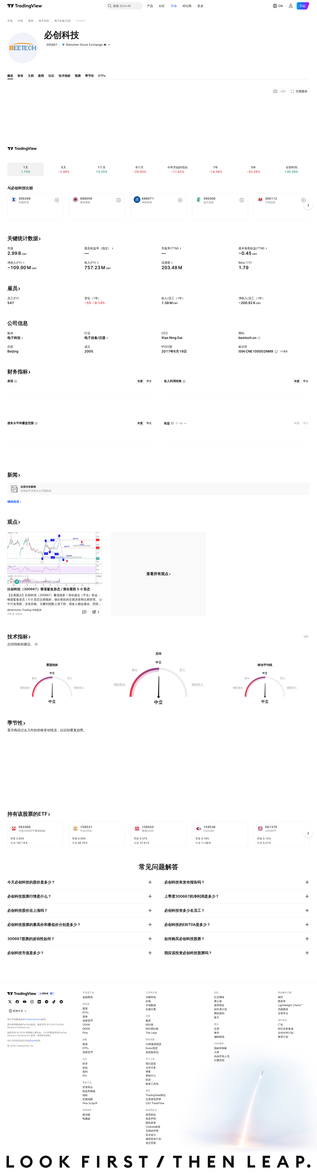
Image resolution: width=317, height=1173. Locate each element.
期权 (85, 1095)
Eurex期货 (152, 1048)
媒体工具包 (152, 1083)
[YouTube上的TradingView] (24, 1001)
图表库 (282, 1001)
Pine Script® (90, 1103)
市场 (174, 6)
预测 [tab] (78, 75)
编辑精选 (219, 1036)
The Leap (151, 1032)
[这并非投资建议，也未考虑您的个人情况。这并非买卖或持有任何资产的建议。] (36, 644)
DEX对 (86, 1028)
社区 (162, 6)
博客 (148, 1071)
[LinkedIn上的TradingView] (39, 1001)
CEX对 (86, 1024)
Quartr (32, 1040)
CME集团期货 (153, 1044)
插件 (280, 997)
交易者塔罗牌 (153, 1099)
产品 (150, 6)
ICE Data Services (32, 1019)
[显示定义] (15, 248)
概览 (148, 1020)
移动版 (86, 1114)
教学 (216, 1032)
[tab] (140, 381)
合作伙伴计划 (285, 1032)
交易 (216, 1028)
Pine (85, 1032)
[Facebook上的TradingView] (17, 1001)
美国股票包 (152, 1052)
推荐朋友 (219, 1005)
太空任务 (151, 1067)
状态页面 (151, 1142)
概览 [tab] (10, 75)
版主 (216, 1017)
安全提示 (151, 1134)
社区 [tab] (51, 75)
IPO (85, 1075)
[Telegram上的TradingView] (46, 1001)
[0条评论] (84, 612)
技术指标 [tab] (64, 75)
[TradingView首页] (24, 5)
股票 (85, 1008)
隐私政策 (151, 1122)
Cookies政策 (153, 1126)
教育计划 (283, 1036)
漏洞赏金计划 (153, 1138)
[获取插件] (283, 91)
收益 (85, 1067)
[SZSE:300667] (11, 582)
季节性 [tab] (89, 75)
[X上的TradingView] (9, 1001)
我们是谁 (151, 1063)
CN (280, 6)
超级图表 (88, 997)
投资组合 (88, 1087)
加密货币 (88, 1020)
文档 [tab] (31, 75)
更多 (200, 6)
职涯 (148, 1079)
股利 (85, 1071)
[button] (155, 6)
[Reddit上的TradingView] (61, 1001)
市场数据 (151, 1005)
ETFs (85, 1012)
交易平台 (283, 1013)
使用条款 (151, 1114)
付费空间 (219, 1060)
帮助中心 (151, 1075)
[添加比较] (57, 200)
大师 (216, 1052)
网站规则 (219, 1013)
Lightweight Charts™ (290, 1005)
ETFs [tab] (101, 75)
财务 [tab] (20, 75)
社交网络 (219, 997)
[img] (105, 44)
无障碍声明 (152, 1130)
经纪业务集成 (285, 1028)
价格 (148, 1001)
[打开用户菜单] (290, 6)
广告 (280, 1024)
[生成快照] (275, 91)
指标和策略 (220, 1048)
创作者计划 (220, 1009)
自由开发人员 (221, 1056)
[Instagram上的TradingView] (31, 1001)
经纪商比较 (152, 1028)
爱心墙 (218, 1001)
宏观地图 (88, 1099)
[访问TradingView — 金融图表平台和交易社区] (22, 148)
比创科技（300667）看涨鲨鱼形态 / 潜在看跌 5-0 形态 (48, 589)
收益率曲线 (89, 1091)
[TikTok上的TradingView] (54, 1001)
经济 (85, 1063)
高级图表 (283, 1009)
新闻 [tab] (41, 75)
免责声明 (151, 1118)
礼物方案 (151, 1009)
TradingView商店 (156, 1095)
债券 (85, 1016)
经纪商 (187, 6)
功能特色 (151, 997)
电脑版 (86, 1118)
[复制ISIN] (276, 351)
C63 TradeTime (155, 1103)
